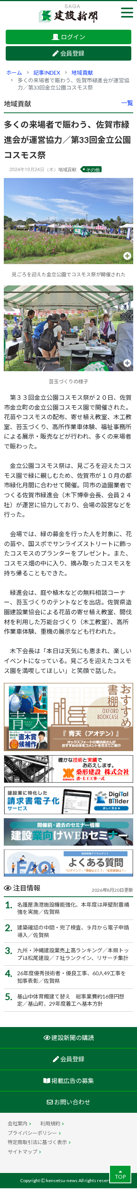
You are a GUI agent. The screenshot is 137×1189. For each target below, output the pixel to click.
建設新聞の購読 (72, 1037)
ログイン (73, 36)
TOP (120, 1176)
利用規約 (50, 1123)
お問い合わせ (72, 1102)
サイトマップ (22, 1152)
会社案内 (17, 1123)
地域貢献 (82, 72)
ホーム (14, 72)
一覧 (127, 102)
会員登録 (72, 53)
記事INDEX (46, 72)
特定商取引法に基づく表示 (37, 1142)
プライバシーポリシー (32, 1133)
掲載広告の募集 (72, 1080)
